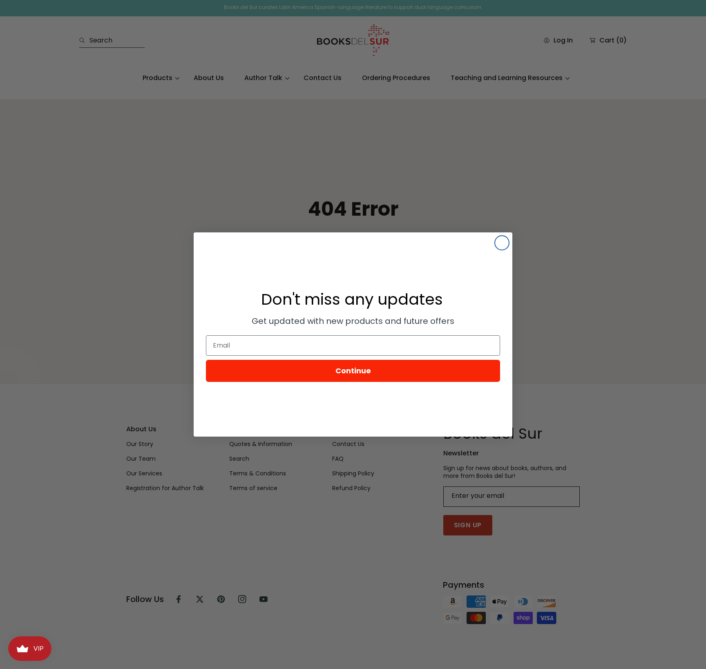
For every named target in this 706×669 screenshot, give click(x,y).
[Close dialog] (502, 243)
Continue (353, 371)
